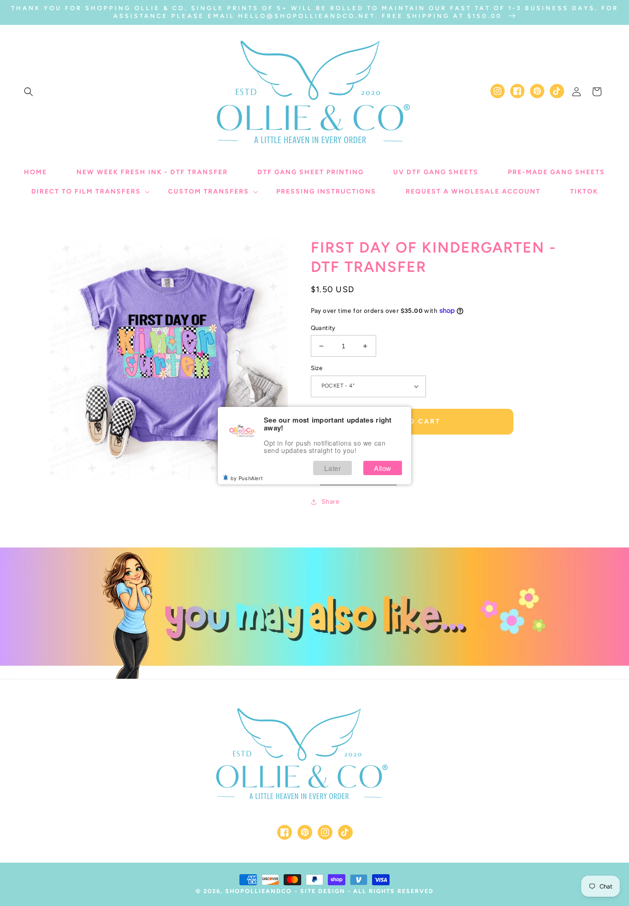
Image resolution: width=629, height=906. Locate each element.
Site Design (322, 891)
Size (317, 368)
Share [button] (330, 502)
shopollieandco (258, 891)
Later (332, 468)
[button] (28, 92)
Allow (382, 468)
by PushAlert (246, 478)
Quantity (323, 327)
